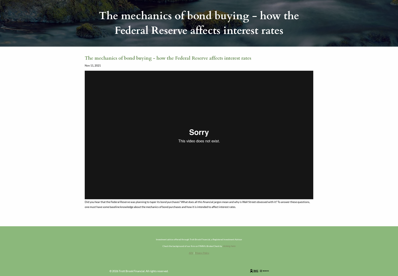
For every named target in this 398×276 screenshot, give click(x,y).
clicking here (229, 246)
